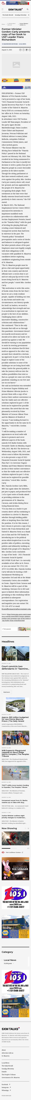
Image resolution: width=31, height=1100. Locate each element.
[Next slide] (28, 828)
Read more (8, 692)
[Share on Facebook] (23, 50)
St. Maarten (5, 1056)
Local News (22, 44)
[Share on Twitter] (26, 50)
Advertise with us (7, 1053)
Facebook (5, 1084)
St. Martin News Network (11, 24)
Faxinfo (4, 1072)
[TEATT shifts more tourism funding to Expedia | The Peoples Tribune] (15, 773)
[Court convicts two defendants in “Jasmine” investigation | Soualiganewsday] (15, 653)
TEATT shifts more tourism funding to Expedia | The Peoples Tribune (15, 786)
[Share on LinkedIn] (30, 50)
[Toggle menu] (2, 9)
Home (3, 24)
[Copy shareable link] (20, 50)
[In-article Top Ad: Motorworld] (16, 80)
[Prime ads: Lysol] (15, 868)
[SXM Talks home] (15, 9)
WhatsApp (5, 1090)
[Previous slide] (25, 828)
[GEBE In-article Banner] (16, 87)
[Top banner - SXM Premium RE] (15, 3)
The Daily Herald (7, 15)
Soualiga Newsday (21, 15)
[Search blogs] (27, 9)
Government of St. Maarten (11, 1077)
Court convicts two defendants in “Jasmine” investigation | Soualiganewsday (15, 667)
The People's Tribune (9, 1075)
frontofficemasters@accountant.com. (16, 609)
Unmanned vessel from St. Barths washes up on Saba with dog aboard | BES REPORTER (14, 802)
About (4, 1050)
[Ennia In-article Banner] (16, 629)
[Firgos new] (15, 926)
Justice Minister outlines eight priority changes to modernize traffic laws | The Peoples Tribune (14, 817)
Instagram (5, 1087)
